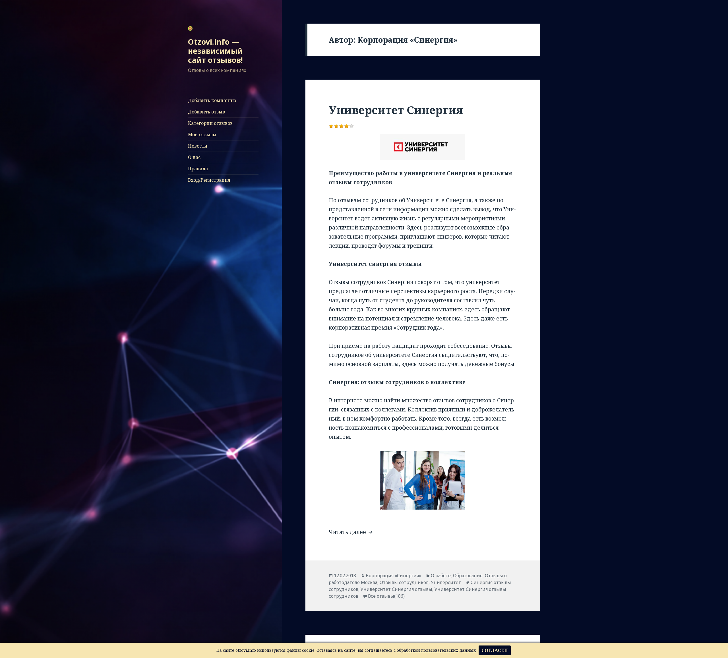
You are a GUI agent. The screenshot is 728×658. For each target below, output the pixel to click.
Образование (468, 575)
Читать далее (351, 532)
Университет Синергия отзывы (396, 589)
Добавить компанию (212, 100)
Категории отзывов (210, 123)
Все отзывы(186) (386, 596)
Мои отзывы (202, 134)
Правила (198, 168)
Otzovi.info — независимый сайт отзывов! (215, 50)
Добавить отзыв (206, 112)
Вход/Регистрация (209, 180)
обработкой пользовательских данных (436, 650)
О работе (441, 575)
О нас (194, 157)
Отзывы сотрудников (404, 582)
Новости (197, 146)
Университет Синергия (396, 109)
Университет (446, 582)
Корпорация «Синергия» (393, 575)
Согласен (494, 650)
